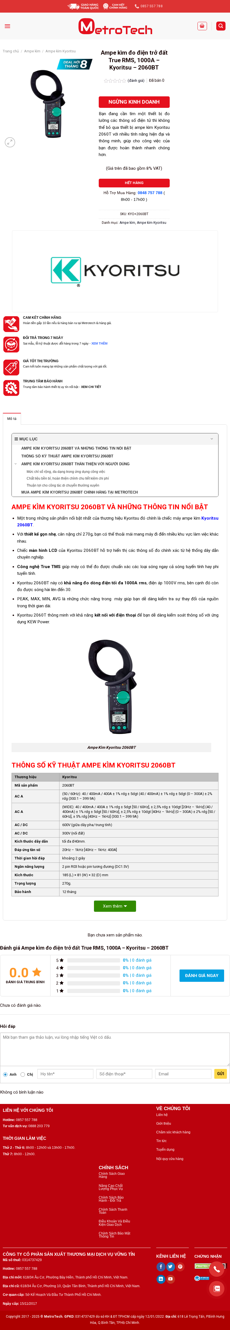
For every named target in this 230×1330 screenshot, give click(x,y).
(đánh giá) (136, 80)
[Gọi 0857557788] (216, 1269)
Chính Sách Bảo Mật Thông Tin (114, 1234)
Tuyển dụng (165, 1150)
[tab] (12, 418)
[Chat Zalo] (216, 1288)
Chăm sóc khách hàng (173, 1132)
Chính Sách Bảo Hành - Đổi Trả (111, 1199)
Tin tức (161, 1141)
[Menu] (7, 26)
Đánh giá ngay (202, 975)
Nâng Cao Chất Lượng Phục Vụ (111, 1187)
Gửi (220, 1073)
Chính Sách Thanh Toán (113, 1211)
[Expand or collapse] (211, 439)
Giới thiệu (163, 1124)
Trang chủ (11, 51)
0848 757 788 (150, 193)
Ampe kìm (32, 51)
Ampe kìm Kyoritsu (60, 51)
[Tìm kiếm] (221, 26)
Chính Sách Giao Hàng (112, 1175)
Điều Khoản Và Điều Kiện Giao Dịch (114, 1222)
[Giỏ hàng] (202, 26)
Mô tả (12, 419)
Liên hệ (162, 1115)
